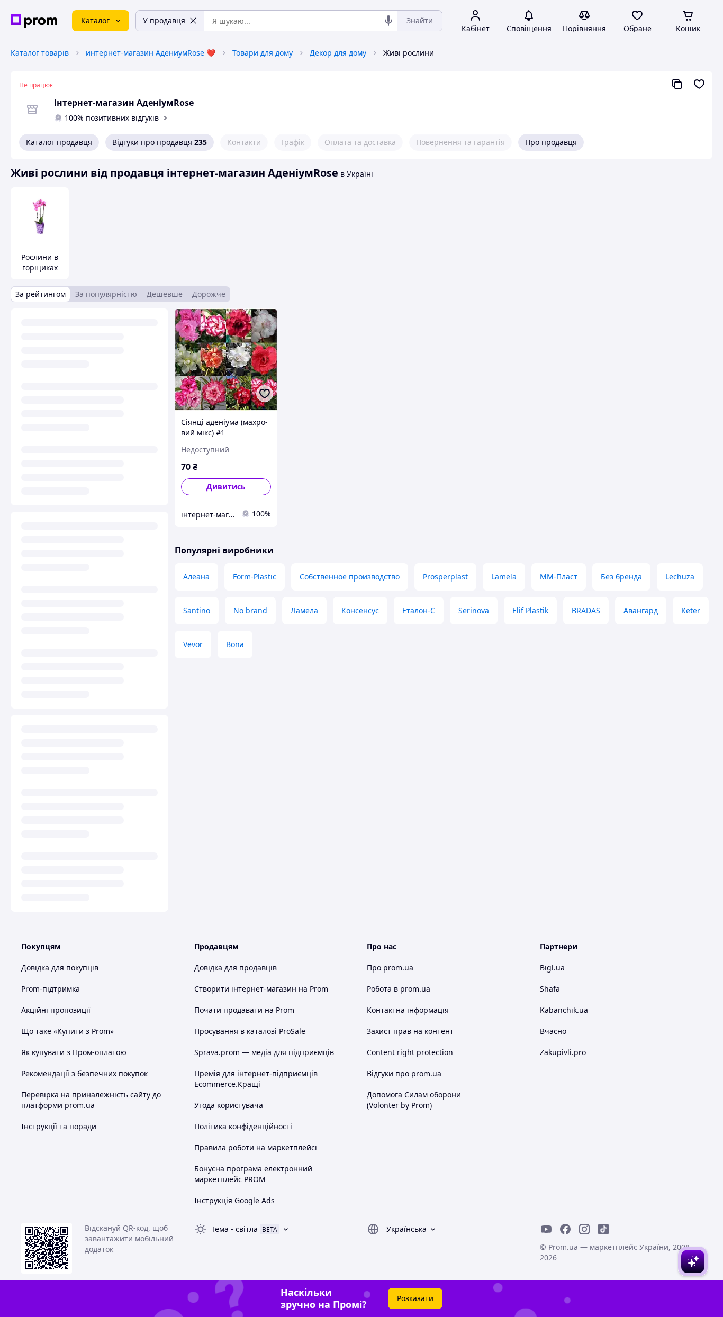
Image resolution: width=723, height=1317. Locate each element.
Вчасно (553, 1031)
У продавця (164, 20)
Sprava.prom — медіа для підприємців (264, 1052)
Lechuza (679, 576)
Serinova (473, 610)
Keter (690, 610)
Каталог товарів (40, 53)
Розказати (415, 1298)
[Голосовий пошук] (388, 21)
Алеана (196, 576)
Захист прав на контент (410, 1031)
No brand (250, 610)
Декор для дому (338, 53)
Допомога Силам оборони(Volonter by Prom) (414, 1099)
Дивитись (226, 487)
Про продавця (551, 142)
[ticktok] (603, 1229)
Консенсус (360, 610)
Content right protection (410, 1052)
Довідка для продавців (235, 967)
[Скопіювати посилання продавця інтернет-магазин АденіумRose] (677, 84)
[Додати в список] (264, 393)
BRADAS (586, 610)
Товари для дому (262, 53)
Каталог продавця (59, 142)
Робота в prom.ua (398, 989)
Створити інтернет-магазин (245, 989)
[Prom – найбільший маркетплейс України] (34, 21)
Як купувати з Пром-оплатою (73, 1052)
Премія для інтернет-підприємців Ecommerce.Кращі (256, 1078)
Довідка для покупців (59, 967)
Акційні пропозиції (56, 1010)
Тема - (234, 1229)
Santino (196, 610)
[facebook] (565, 1229)
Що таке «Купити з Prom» (67, 1031)
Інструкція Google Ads (234, 1200)
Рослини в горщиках (39, 262)
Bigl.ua (552, 967)
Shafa (550, 989)
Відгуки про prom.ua (404, 1073)
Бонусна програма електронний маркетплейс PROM (253, 1174)
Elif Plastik (530, 610)
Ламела (304, 610)
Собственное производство (350, 576)
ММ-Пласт (558, 576)
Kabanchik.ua (564, 1010)
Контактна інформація (408, 1010)
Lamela (504, 576)
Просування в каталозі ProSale (249, 1031)
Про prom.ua (390, 967)
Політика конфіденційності (243, 1126)
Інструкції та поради (58, 1126)
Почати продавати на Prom (244, 1010)
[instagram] (584, 1229)
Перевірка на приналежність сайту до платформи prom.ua (91, 1099)
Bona (235, 644)
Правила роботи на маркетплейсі (255, 1147)
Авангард (640, 610)
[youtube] (546, 1229)
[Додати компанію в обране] (699, 84)
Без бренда (621, 576)
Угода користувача (228, 1105)
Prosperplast (445, 576)
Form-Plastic (254, 576)
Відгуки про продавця (159, 142)
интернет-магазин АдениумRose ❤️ (150, 53)
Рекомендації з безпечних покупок (84, 1073)
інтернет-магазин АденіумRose (124, 102)
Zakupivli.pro (563, 1052)
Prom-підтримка (50, 989)
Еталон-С (418, 610)
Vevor (193, 644)
